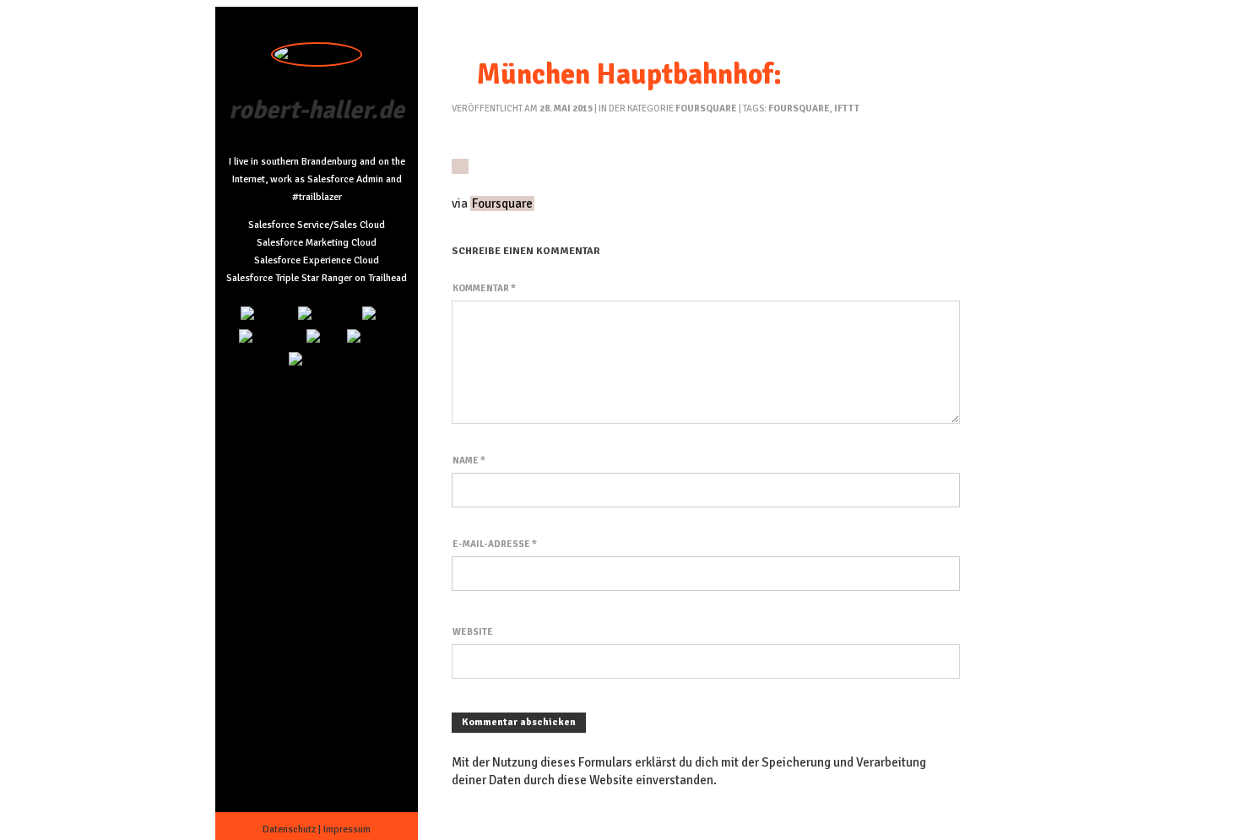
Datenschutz (289, 829)
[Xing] (324, 338)
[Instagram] (327, 315)
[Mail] (378, 315)
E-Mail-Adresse (495, 544)
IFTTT (846, 108)
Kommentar (484, 288)
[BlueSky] (371, 338)
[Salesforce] (270, 338)
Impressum (347, 829)
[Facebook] (317, 361)
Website (473, 631)
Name (469, 460)
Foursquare (706, 108)
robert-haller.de (316, 110)
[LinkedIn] (266, 315)
